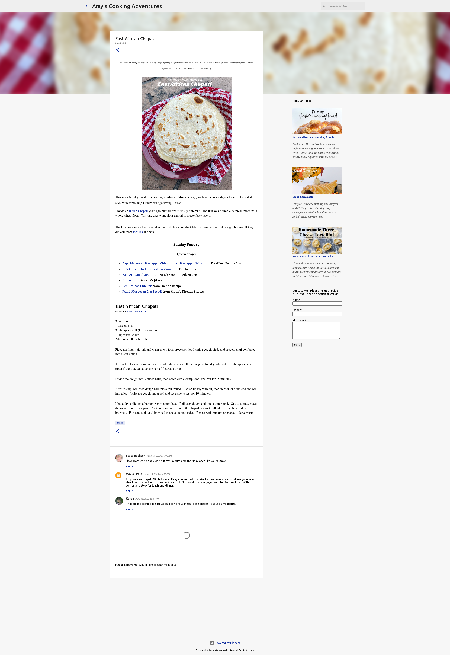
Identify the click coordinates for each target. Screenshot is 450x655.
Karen (130, 498)
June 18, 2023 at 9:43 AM (159, 456)
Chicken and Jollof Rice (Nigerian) (146, 269)
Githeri (127, 280)
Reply (130, 466)
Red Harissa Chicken (137, 286)
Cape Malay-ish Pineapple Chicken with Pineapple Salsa (162, 263)
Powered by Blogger (227, 642)
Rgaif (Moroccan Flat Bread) (142, 291)
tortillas (138, 231)
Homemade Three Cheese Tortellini (313, 256)
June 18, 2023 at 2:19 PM (147, 498)
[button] (117, 50)
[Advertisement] (186, 607)
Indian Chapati (139, 211)
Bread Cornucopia (302, 197)
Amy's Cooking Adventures (127, 6)
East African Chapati (137, 274)
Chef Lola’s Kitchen (136, 311)
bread (120, 423)
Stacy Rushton (135, 455)
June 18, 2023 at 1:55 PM (157, 474)
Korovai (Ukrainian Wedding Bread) (313, 137)
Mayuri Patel (134, 473)
